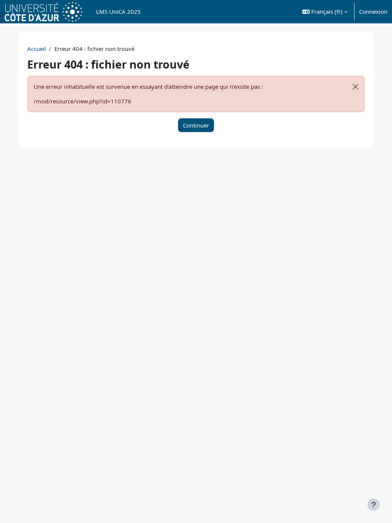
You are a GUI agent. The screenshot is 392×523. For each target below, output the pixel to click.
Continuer (196, 125)
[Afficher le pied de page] (374, 504)
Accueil (36, 48)
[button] (325, 11)
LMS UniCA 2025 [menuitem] (118, 11)
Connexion (373, 11)
